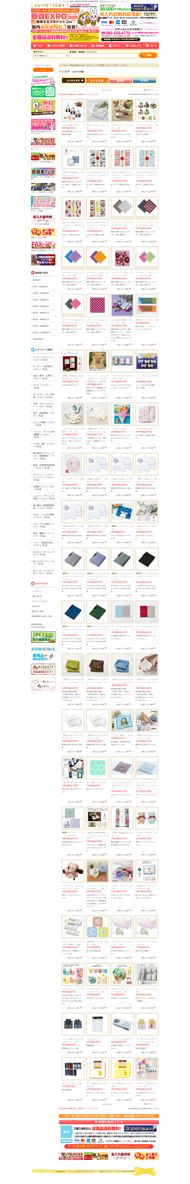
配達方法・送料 (37, 611)
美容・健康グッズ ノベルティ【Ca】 (44, 534)
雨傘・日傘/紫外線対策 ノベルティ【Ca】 (44, 466)
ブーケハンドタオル (119, 429)
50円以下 (37, 280)
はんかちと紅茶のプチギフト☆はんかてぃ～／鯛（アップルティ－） (73, 225)
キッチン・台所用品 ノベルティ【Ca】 (44, 367)
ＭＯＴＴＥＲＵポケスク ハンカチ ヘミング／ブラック (148, 576)
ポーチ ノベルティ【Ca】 (41, 386)
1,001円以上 (38, 339)
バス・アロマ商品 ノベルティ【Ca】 (44, 525)
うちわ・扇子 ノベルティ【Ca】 (44, 445)
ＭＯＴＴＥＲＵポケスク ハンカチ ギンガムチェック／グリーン (124, 576)
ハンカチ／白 (92, 1039)
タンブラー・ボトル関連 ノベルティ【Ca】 (43, 395)
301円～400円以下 (41, 319)
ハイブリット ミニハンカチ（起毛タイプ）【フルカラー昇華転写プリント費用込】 (98, 378)
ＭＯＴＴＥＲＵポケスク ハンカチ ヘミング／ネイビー (74, 629)
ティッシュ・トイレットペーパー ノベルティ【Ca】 (44, 477)
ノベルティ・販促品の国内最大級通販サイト (82, 1171)
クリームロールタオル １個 (147, 125)
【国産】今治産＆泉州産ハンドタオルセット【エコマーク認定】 (98, 835)
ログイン (43, 70)
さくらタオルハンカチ (144, 429)
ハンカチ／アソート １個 (71, 1083)
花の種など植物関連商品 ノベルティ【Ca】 (43, 506)
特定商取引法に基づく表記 (42, 616)
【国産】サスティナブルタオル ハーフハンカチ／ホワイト (147, 682)
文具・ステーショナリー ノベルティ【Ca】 (43, 405)
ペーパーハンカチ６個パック (122, 1039)
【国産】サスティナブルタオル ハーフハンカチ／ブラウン (98, 682)
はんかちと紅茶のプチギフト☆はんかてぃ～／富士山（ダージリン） (98, 175)
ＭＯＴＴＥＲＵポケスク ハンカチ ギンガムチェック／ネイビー (99, 576)
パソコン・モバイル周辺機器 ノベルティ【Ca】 (43, 434)
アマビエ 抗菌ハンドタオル (122, 735)
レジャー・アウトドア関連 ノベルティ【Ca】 (44, 497)
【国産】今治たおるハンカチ (73, 783)
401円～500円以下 (41, 326)
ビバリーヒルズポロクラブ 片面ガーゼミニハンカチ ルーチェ (147, 785)
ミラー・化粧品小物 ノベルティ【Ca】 (44, 544)
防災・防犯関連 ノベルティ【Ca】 (44, 414)
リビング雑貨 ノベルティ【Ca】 (44, 423)
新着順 (144, 80)
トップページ (37, 591)
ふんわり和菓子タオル (70, 125)
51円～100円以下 (40, 287)
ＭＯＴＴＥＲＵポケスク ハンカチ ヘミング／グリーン (99, 629)
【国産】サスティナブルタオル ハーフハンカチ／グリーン (73, 682)
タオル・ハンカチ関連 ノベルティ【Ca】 (43, 515)
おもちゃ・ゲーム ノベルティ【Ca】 (44, 553)
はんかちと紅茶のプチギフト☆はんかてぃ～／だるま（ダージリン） (98, 225)
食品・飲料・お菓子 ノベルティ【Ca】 (44, 377)
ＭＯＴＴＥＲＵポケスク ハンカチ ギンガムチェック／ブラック (74, 576)
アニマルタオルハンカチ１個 (73, 989)
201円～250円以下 (41, 306)
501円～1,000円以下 (42, 332)
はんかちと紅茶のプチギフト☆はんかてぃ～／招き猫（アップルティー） (122, 175)
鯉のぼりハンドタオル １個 (147, 320)
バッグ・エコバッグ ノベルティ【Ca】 (44, 358)
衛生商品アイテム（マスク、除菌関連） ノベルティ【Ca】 (44, 456)
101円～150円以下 (41, 293)
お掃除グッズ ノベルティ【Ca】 (44, 487)
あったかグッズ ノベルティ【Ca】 (44, 562)
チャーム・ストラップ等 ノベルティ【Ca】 (43, 572)
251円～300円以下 (41, 313)
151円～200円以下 (41, 300)
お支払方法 (36, 606)
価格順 (121, 80)
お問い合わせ (37, 596)
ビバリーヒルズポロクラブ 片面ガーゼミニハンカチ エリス (122, 785)
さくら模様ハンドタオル (96, 783)
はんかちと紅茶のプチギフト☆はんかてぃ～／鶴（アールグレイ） (147, 175)
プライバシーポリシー (40, 601)
